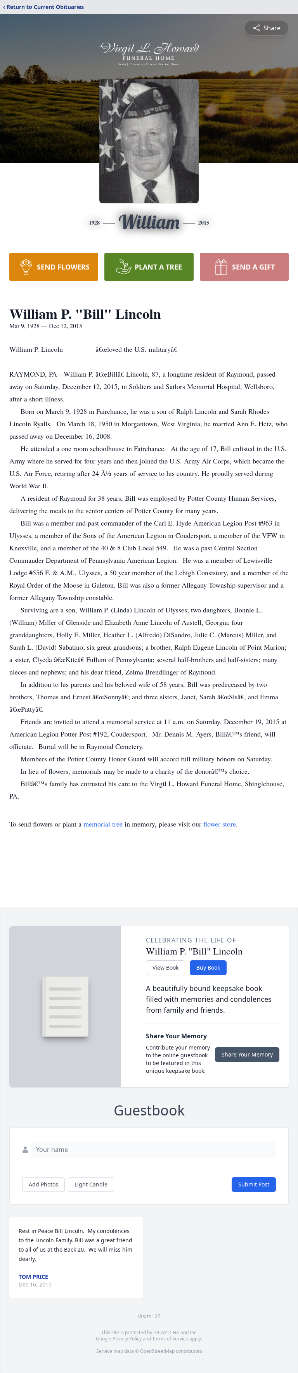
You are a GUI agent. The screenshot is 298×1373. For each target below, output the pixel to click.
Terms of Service (170, 1338)
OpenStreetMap (157, 1351)
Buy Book (208, 967)
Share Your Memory (247, 1054)
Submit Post (253, 1184)
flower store (219, 823)
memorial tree (103, 823)
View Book (165, 967)
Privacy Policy (127, 1338)
